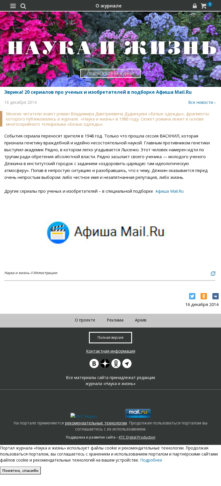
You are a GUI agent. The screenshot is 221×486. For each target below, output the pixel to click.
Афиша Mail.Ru (169, 191)
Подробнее (151, 460)
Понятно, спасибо (20, 470)
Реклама (115, 320)
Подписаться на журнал (110, 73)
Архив (140, 320)
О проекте (85, 320)
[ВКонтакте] (215, 296)
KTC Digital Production (137, 437)
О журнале (109, 6)
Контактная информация (110, 351)
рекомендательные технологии (96, 423)
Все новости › (201, 102)
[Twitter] (192, 296)
